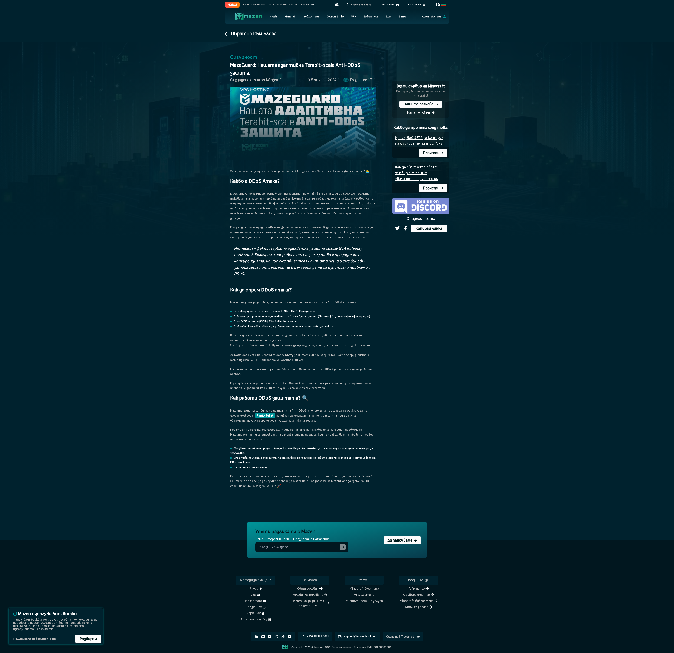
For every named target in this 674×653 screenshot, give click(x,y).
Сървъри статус (416, 595)
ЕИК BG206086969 (379, 647)
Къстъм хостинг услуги (364, 601)
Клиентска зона (431, 16)
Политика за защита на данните (308, 603)
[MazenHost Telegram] (269, 637)
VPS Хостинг (364, 595)
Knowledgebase (416, 607)
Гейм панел (387, 4)
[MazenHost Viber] (276, 637)
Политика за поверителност (34, 639)
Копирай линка (428, 228)
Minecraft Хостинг (364, 588)
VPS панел (414, 4)
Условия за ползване (307, 595)
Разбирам (88, 639)
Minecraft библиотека (416, 601)
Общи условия (308, 588)
